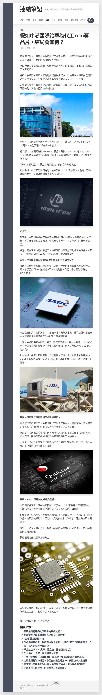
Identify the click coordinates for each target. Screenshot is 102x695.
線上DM (74, 20)
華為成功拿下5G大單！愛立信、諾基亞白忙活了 (48, 649)
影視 (66, 20)
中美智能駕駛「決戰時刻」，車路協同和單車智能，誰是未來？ (55, 656)
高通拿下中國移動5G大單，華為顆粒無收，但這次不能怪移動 (55, 664)
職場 (41, 20)
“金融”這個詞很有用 (34, 638)
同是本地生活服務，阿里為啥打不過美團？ (45, 667)
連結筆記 (31, 9)
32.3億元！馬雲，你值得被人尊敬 (41, 653)
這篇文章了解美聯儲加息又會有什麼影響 (44, 635)
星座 (34, 20)
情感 (28, 20)
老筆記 (83, 20)
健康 (22, 20)
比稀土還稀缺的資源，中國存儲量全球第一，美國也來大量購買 (55, 660)
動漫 (60, 20)
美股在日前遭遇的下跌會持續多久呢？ (43, 631)
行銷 (54, 20)
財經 (47, 20)
